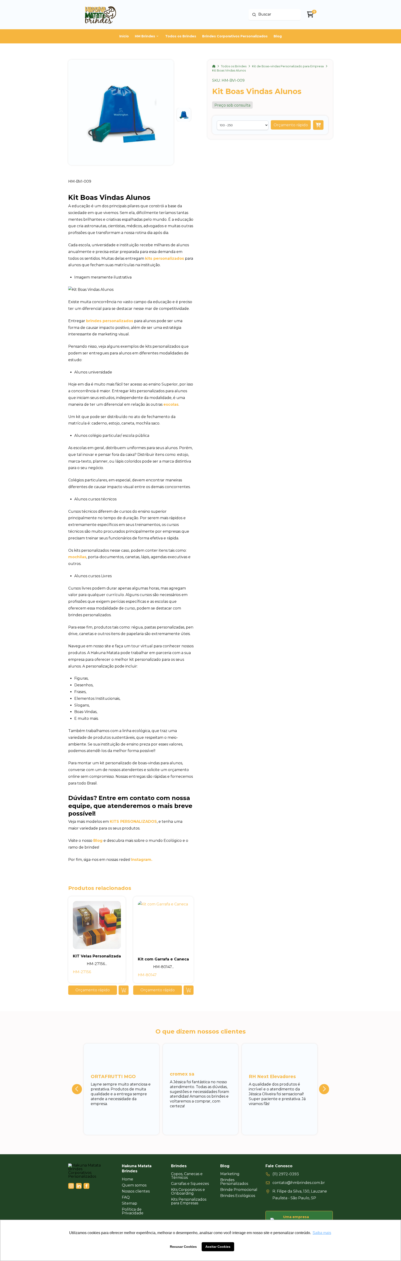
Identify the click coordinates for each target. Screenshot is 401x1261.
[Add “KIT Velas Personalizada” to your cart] (124, 990)
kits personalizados (164, 258)
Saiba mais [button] (322, 1233)
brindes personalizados (109, 321)
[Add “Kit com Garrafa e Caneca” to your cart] (189, 990)
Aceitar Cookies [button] (217, 1246)
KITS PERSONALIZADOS (133, 821)
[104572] (318, 125)
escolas (170, 404)
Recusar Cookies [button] (183, 1246)
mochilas (77, 557)
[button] (291, 125)
